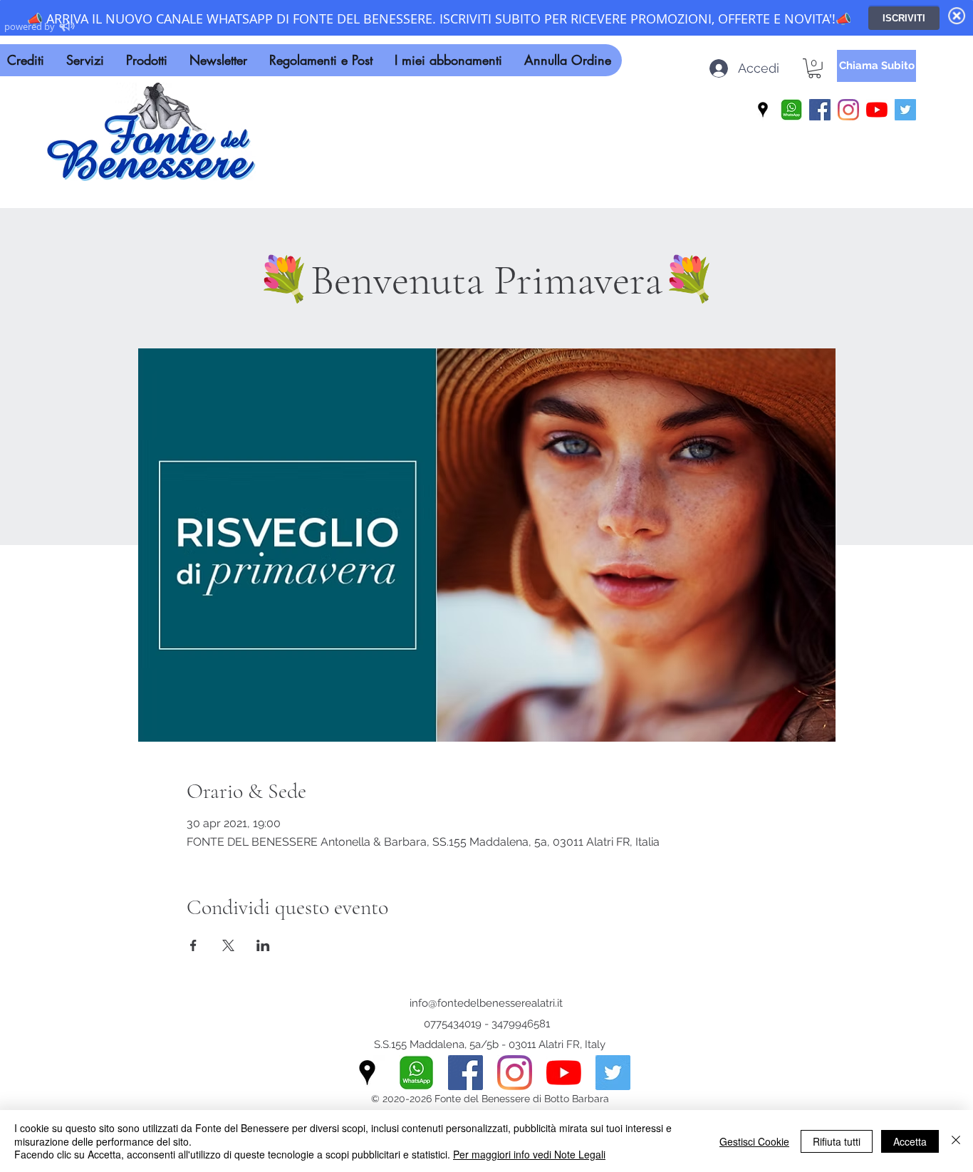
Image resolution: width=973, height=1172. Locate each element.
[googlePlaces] (763, 109)
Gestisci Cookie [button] (754, 1141)
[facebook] (820, 109)
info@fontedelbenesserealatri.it (486, 1003)
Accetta (910, 1141)
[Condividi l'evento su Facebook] (193, 945)
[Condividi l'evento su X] (228, 945)
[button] (814, 68)
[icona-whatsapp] (791, 109)
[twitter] (905, 109)
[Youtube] (877, 109)
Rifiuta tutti (836, 1141)
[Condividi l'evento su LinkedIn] (263, 945)
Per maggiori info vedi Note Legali (529, 1154)
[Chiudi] (955, 1141)
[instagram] (848, 109)
